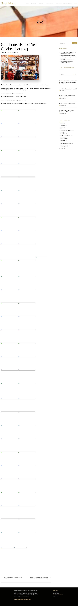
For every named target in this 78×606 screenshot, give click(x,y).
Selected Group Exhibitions (66, 143)
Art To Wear (63, 125)
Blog (76, 3)
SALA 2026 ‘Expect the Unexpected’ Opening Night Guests (67, 96)
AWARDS (62, 127)
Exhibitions (33, 3)
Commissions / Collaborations (66, 130)
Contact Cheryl (67, 3)
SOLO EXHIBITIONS (64, 145)
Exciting (62, 132)
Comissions (58, 3)
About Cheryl (49, 3)
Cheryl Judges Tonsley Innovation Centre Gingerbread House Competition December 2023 (39, 578)
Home (27, 3)
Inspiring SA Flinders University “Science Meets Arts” (13, 578)
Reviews (62, 141)
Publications (63, 140)
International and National (65, 135)
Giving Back (63, 133)
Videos (62, 148)
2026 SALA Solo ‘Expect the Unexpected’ (68, 55)
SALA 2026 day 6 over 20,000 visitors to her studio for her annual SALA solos (68, 81)
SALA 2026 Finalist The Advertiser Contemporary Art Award (66, 111)
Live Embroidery (64, 138)
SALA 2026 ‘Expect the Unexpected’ (67, 59)
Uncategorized (15, 52)
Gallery (41, 3)
